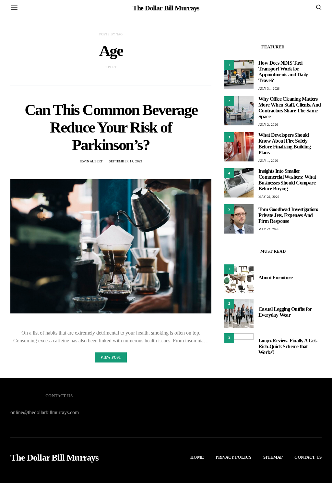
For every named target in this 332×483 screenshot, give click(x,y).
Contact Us (308, 457)
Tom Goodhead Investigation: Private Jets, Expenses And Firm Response (288, 215)
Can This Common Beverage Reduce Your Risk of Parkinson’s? (111, 127)
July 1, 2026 (268, 160)
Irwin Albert (91, 161)
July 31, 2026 (268, 88)
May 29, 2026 (268, 196)
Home (197, 457)
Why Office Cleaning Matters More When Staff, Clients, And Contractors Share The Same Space (289, 107)
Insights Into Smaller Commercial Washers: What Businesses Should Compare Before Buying (287, 179)
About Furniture (275, 277)
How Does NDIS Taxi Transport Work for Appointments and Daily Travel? (283, 71)
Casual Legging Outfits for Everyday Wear (285, 312)
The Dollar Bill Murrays (166, 8)
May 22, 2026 (268, 229)
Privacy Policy (234, 457)
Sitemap (273, 457)
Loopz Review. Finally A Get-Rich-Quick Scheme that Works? (287, 346)
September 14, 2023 (125, 161)
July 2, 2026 (268, 124)
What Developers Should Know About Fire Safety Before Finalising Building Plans (284, 143)
